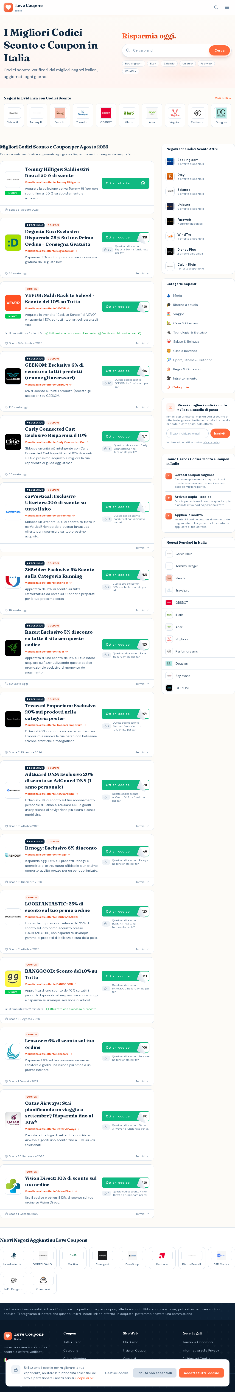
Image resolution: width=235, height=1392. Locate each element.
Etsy (153, 63)
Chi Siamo (130, 1342)
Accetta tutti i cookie (201, 1373)
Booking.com (133, 63)
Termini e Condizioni (198, 1342)
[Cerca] (216, 7)
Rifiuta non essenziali (155, 1373)
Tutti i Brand (72, 1342)
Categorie (70, 1350)
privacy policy (211, 442)
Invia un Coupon (135, 1350)
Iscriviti (220, 433)
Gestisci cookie (117, 1373)
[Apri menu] (227, 7)
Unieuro (187, 63)
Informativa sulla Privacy (201, 1350)
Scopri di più (85, 1378)
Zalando (169, 63)
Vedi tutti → (223, 98)
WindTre (130, 71)
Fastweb (206, 63)
